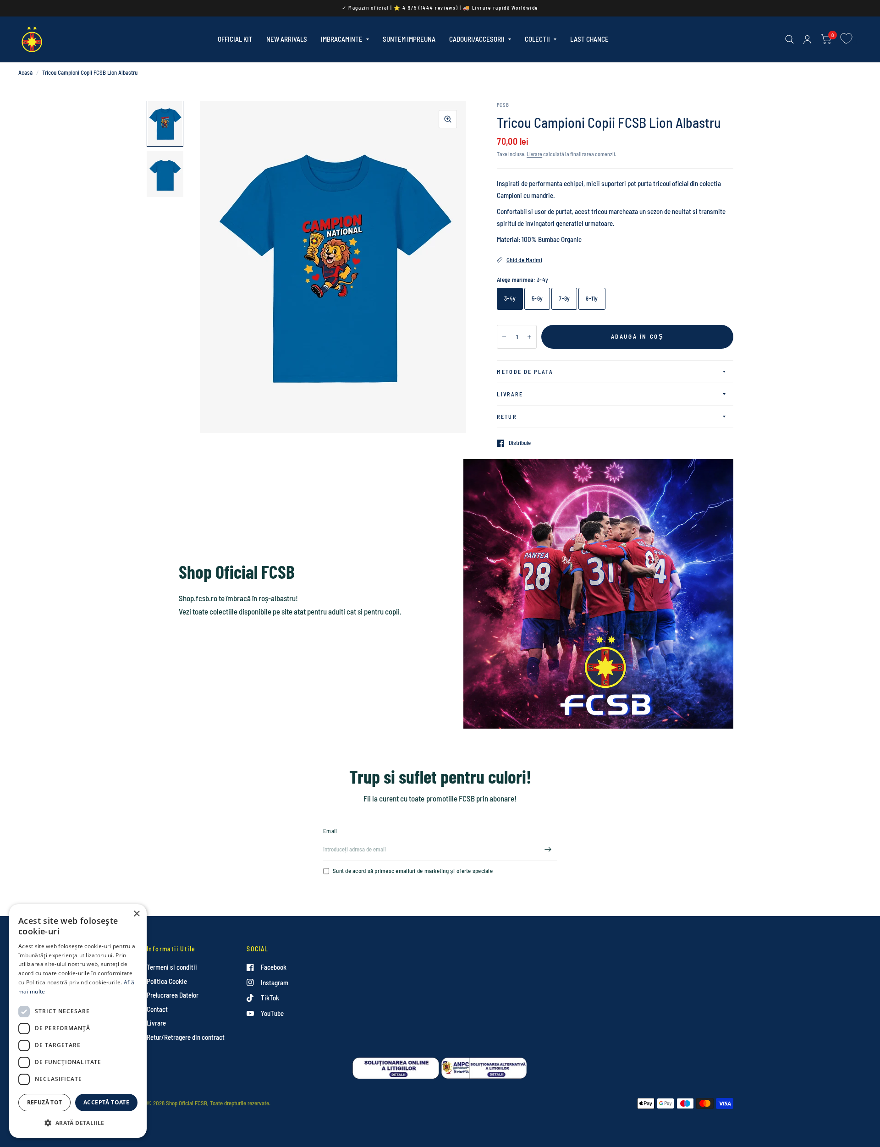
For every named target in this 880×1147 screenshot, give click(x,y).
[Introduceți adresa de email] (548, 849)
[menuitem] (235, 39)
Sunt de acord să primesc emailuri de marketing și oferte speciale (413, 870)
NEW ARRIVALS (286, 39)
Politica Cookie (167, 981)
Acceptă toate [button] (106, 1102)
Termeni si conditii (172, 967)
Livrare (534, 154)
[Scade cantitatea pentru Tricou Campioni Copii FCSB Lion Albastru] (504, 336)
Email (330, 830)
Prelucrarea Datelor (172, 995)
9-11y (592, 298)
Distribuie (520, 443)
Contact (157, 1009)
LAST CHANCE (589, 39)
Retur (507, 416)
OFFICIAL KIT (235, 39)
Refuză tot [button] (44, 1102)
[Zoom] (448, 119)
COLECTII (537, 39)
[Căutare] (789, 39)
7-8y (564, 298)
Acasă (25, 72)
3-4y (510, 298)
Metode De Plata (525, 371)
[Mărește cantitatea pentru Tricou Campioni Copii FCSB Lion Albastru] (529, 336)
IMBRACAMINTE (342, 39)
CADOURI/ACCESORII (477, 39)
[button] (78, 1123)
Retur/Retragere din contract (186, 1037)
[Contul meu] (807, 39)
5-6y (537, 298)
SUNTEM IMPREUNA (409, 39)
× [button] (136, 914)
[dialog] (78, 1021)
